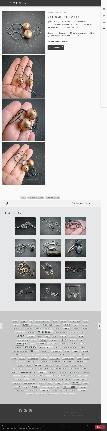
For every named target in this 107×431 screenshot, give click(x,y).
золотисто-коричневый (42, 321)
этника (32, 344)
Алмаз (67, 383)
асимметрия (56, 362)
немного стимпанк (61, 333)
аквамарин (44, 390)
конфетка (45, 351)
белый (67, 351)
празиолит (35, 379)
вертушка (54, 390)
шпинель (44, 379)
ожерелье (20, 332)
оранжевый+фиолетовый (20, 351)
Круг (26, 379)
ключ (81, 340)
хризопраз (45, 362)
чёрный (81, 336)
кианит (17, 387)
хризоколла (53, 340)
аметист (20, 336)
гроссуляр (86, 372)
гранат (75, 351)
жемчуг (64, 340)
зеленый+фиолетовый (70, 348)
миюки (58, 365)
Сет (31, 321)
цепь (86, 376)
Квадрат (72, 376)
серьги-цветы (49, 365)
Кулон (64, 394)
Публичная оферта (71, 412)
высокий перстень (64, 379)
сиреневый (31, 336)
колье (47, 336)
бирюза (29, 365)
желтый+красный (19, 362)
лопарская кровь (23, 340)
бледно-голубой (33, 362)
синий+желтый (18, 369)
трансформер (62, 376)
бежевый (51, 355)
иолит (26, 387)
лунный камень (47, 387)
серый (82, 344)
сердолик (83, 348)
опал (33, 376)
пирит (40, 336)
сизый (58, 387)
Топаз (85, 369)
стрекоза (63, 336)
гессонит (41, 383)
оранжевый (74, 333)
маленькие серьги (60, 369)
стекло (66, 365)
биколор (35, 351)
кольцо (72, 394)
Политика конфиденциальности (75, 409)
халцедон (20, 365)
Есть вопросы (54, 47)
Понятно (100, 427)
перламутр (31, 333)
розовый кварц (54, 358)
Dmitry (35, 386)
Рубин (79, 358)
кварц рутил (61, 355)
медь (81, 365)
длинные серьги (53, 197)
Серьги (89, 203)
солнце (86, 321)
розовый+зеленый (68, 358)
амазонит (82, 355)
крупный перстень (45, 369)
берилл (73, 390)
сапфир (50, 383)
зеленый (43, 340)
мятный (44, 358)
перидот (22, 358)
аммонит (73, 340)
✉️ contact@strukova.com (73, 415)
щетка (55, 336)
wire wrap (45, 332)
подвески (82, 390)
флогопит (72, 336)
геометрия (42, 372)
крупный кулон (33, 358)
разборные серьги (36, 197)
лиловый (63, 321)
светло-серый (50, 376)
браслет (23, 321)
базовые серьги (54, 394)
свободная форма (21, 390)
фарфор (74, 365)
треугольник (81, 362)
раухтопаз (63, 372)
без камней (30, 347)
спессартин (16, 376)
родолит (58, 383)
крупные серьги (56, 351)
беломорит (72, 355)
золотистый (52, 344)
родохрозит (33, 390)
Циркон (26, 376)
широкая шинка (70, 387)
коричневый (73, 344)
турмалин (76, 383)
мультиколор (68, 362)
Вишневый (83, 387)
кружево (26, 355)
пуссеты (38, 365)
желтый (86, 383)
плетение (29, 394)
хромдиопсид (16, 383)
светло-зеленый (74, 372)
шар (24, 197)
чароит (34, 340)
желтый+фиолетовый (39, 355)
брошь (55, 321)
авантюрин (17, 348)
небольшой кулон (29, 383)
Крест (40, 376)
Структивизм (18, 3)
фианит (63, 344)
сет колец (64, 390)
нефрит (15, 321)
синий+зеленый (31, 369)
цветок (87, 358)
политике (82, 426)
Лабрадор (21, 343)
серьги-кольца (74, 369)
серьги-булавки (40, 394)
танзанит (18, 379)
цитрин (41, 344)
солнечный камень (79, 379)
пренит (14, 372)
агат (83, 333)
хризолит (53, 372)
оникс (58, 348)
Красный (85, 351)
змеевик (53, 379)
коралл (18, 355)
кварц (14, 358)
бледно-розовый (75, 321)
